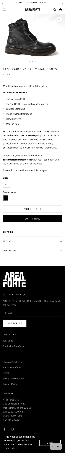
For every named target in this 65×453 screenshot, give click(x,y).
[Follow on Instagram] (12, 429)
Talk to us (8, 340)
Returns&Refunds (12, 367)
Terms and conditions (14, 378)
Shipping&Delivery (12, 362)
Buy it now (33, 218)
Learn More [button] (11, 448)
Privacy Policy (10, 384)
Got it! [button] (50, 443)
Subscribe (14, 323)
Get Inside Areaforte (13, 346)
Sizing (6, 373)
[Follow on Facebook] (4, 429)
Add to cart (32, 209)
